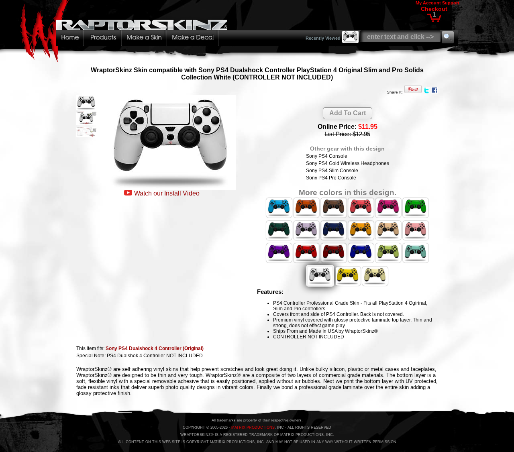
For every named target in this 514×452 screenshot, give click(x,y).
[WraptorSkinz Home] (125, 59)
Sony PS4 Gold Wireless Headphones (347, 163)
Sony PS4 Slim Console (332, 170)
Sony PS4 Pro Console (331, 178)
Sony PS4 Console (326, 156)
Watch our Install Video (167, 193)
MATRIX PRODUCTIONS (253, 428)
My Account (428, 2)
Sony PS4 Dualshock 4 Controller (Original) (155, 348)
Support (450, 2)
